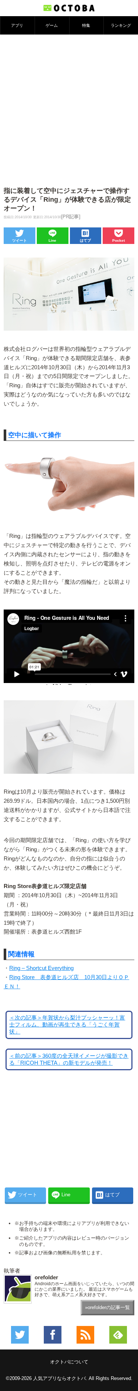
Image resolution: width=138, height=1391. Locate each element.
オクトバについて (69, 1362)
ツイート (19, 240)
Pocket (118, 240)
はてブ (85, 240)
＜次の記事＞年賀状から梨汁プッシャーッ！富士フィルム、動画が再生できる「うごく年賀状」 (67, 1025)
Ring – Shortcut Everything (41, 968)
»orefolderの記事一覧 (107, 1307)
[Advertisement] (69, 107)
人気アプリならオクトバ (59, 1378)
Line (52, 240)
